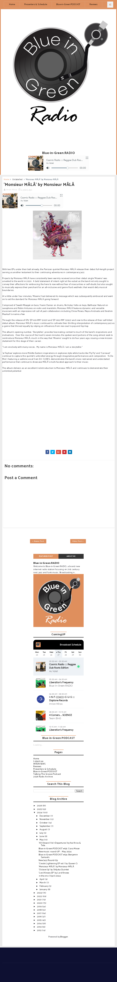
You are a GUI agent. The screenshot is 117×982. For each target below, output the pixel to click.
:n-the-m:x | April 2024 (50, 876)
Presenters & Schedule (35, 4)
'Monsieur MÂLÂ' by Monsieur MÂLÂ (56, 866)
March (43, 882)
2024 (40, 812)
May (42, 840)
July (42, 833)
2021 (39, 900)
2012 (39, 930)
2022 (40, 896)
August (44, 829)
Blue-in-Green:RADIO (46, 563)
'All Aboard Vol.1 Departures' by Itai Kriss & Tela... (60, 844)
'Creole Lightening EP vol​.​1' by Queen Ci (58, 863)
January (44, 889)
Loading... (38, 745)
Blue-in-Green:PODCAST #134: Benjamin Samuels (58, 856)
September (45, 826)
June (42, 836)
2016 (39, 917)
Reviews (94, 4)
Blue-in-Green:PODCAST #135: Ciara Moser (59, 848)
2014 (39, 923)
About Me (71, 556)
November (45, 819)
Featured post (46, 556)
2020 (40, 903)
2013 (39, 927)
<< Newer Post (38, 541)
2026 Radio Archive (43, 777)
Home (12, 4)
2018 (39, 910)
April (42, 879)
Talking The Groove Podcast (47, 774)
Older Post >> (78, 541)
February (44, 886)
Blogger (64, 937)
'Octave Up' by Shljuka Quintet (54, 869)
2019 (39, 906)
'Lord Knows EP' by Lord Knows (54, 873)
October (44, 823)
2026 (40, 806)
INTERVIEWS (39, 764)
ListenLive (38, 761)
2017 (39, 913)
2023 (39, 893)
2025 (39, 809)
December (45, 816)
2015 (39, 920)
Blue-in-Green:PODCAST (68, 4)
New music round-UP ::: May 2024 (55, 851)
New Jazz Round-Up (48, 860)
